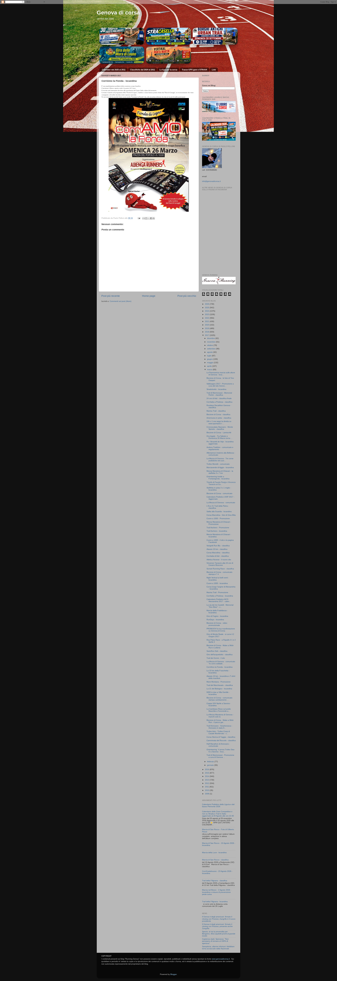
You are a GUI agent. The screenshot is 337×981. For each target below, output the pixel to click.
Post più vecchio (186, 295)
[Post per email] (139, 218)
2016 (207, 769)
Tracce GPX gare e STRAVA (194, 70)
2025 (207, 308)
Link (214, 70)
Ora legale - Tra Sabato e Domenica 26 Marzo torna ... (219, 437)
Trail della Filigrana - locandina (215, 902)
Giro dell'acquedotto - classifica (219, 655)
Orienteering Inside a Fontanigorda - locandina (218, 478)
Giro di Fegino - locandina (217, 616)
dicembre (211, 338)
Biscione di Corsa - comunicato (219, 493)
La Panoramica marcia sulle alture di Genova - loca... (221, 374)
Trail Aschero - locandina (217, 531)
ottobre (210, 345)
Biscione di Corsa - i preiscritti (219, 433)
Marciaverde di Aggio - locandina (220, 467)
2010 (207, 790)
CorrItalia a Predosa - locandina (220, 596)
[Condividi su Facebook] (151, 218)
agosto (210, 352)
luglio (209, 356)
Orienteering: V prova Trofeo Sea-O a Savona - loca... (221, 751)
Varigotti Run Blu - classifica (218, 546)
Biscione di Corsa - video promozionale (217, 624)
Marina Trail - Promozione (217, 592)
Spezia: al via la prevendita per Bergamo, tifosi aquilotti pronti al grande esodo (218, 934)
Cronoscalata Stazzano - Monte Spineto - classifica (220, 428)
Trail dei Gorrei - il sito (216, 658)
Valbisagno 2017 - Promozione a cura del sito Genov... (220, 385)
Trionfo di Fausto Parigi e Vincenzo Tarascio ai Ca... (221, 483)
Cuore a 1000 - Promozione (218, 519)
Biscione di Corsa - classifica (218, 414)
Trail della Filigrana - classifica (214, 881)
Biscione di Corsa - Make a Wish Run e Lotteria (220, 646)
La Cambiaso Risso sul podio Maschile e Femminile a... (219, 710)
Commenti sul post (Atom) (120, 301)
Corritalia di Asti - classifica (218, 556)
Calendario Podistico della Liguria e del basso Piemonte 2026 (218, 805)
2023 (207, 314)
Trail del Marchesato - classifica (220, 685)
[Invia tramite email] (143, 218)
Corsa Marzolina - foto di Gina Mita (221, 515)
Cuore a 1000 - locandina (217, 583)
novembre (211, 342)
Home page (148, 295)
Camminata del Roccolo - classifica (221, 740)
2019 (207, 328)
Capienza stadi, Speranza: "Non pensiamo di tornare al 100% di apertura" (215, 941)
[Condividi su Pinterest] (153, 218)
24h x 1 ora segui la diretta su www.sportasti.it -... (219, 422)
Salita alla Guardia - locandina (219, 512)
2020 (207, 325)
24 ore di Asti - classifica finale (219, 398)
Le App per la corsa (168, 70)
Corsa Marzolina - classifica (218, 553)
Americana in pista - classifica (219, 418)
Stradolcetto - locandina (216, 389)
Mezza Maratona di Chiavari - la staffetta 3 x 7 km (220, 472)
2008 (207, 794)
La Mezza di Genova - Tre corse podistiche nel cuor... (220, 460)
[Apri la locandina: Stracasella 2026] (168, 36)
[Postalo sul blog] (146, 218)
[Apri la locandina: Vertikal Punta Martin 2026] (168, 55)
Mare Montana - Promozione (219, 682)
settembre (211, 349)
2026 (207, 304)
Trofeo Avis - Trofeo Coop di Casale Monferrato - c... (218, 732)
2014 (207, 776)
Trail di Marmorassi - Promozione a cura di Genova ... (220, 756)
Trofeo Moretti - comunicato (218, 464)
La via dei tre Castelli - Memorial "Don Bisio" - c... (220, 606)
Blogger (173, 974)
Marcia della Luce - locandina (214, 853)
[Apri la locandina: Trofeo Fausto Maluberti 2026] (121, 36)
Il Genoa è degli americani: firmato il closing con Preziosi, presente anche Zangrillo (217, 926)
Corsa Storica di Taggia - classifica (221, 737)
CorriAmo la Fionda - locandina (219, 667)
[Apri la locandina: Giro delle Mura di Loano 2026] (121, 55)
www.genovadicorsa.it (221, 959)
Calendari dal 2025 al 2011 (113, 70)
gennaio (210, 765)
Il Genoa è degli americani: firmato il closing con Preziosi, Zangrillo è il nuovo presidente (218, 919)
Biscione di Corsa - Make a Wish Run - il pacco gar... (220, 721)
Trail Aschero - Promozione (218, 528)
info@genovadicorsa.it (211, 181)
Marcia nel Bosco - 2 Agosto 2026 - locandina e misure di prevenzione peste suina (216, 892)
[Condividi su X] (148, 218)
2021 (207, 321)
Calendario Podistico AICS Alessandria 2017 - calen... (219, 600)
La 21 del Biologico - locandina (219, 689)
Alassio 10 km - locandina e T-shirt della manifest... (221, 677)
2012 (207, 783)
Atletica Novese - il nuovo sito (219, 560)
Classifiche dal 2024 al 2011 (142, 70)
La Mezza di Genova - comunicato (221, 503)
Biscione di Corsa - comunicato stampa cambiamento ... (219, 699)
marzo (210, 370)
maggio (210, 363)
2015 (207, 773)
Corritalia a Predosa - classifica (219, 402)
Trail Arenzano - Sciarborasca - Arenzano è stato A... (219, 727)
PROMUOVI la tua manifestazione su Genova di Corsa (221, 630)
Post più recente (110, 295)
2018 (207, 332)
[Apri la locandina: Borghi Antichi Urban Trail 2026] (215, 36)
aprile (209, 366)
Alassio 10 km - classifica (217, 549)
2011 (207, 787)
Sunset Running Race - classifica (220, 569)
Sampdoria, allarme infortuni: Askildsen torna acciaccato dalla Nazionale (218, 948)
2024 (207, 311)
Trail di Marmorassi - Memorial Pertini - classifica (219, 394)
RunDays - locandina (215, 620)
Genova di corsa (118, 12)
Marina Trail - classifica (216, 411)
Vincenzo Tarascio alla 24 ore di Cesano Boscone (220, 564)
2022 (207, 318)
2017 (207, 335)
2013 (207, 780)
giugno (210, 359)
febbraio (210, 762)
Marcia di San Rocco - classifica (215, 860)
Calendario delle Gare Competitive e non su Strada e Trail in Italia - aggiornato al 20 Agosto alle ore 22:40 (218, 814)
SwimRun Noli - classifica (217, 651)
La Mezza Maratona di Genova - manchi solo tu (220, 716)
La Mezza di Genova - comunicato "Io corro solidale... (221, 663)
